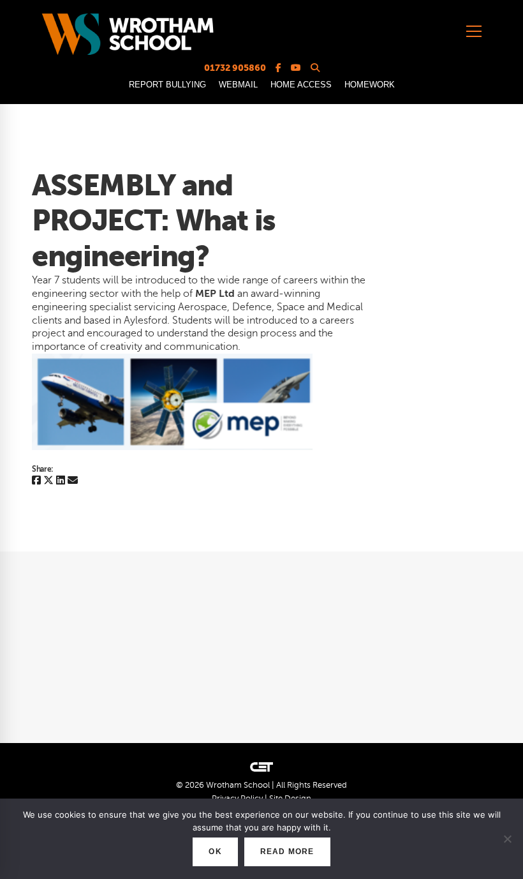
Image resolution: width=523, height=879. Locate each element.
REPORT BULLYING (167, 84)
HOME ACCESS (301, 84)
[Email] (73, 481)
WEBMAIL (238, 84)
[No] (507, 838)
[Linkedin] (60, 481)
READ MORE (287, 851)
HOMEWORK (369, 84)
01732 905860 (235, 68)
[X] (48, 481)
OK (215, 851)
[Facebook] (36, 481)
